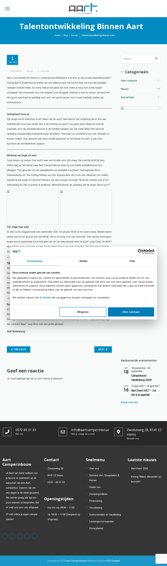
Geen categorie (129, 80)
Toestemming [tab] (34, 261)
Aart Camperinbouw (76, 560)
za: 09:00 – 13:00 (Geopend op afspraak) (64, 517)
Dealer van (94, 487)
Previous (20, 349)
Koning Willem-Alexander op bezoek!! (146, 479)
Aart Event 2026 (139, 468)
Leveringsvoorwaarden (101, 521)
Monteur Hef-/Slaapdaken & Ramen (104, 478)
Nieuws (30, 71)
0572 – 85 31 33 (56, 482)
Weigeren (83, 311)
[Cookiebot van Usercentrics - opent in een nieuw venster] (140, 251)
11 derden (46, 297)
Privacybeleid (96, 528)
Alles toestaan (131, 311)
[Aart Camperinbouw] (83, 8)
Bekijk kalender (129, 402)
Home (57, 35)
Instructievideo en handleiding (105, 514)
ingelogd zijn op (24, 378)
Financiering (95, 500)
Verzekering (95, 507)
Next (101, 349)
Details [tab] (84, 261)
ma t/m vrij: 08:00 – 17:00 (61, 507)
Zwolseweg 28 (55, 468)
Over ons (94, 468)
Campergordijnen (98, 494)
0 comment (43, 71)
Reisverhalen (127, 97)
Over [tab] (132, 261)
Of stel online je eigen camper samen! (22, 517)
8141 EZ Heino (55, 475)
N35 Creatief (15, 71)
